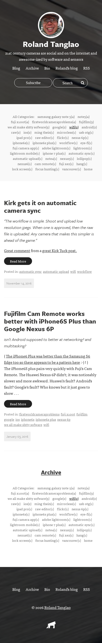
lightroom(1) (82, 148)
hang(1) (81, 163)
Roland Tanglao (57, 607)
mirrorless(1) (66, 132)
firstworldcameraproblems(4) (54, 121)
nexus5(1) (67, 158)
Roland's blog (67, 68)
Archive (32, 68)
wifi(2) (74, 127)
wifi (73, 271)
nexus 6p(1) (80, 137)
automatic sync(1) (81, 153)
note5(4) (83, 116)
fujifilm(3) (86, 121)
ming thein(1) (44, 132)
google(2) (59, 127)
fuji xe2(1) (66, 163)
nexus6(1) (25, 163)
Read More (18, 261)
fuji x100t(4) (20, 121)
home (88, 169)
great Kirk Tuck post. (59, 250)
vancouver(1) (71, 169)
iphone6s (27, 419)
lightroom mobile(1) (25, 153)
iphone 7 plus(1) (54, 153)
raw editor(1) (44, 137)
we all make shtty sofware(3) (28, 127)
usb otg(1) (86, 132)
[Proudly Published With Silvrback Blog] (51, 626)
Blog (16, 68)
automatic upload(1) (27, 158)
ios (17, 419)
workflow (84, 271)
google (9, 419)
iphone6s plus (46, 419)
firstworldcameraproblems (39, 414)
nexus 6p (63, 419)
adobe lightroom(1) (56, 148)
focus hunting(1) (47, 169)
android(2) (89, 127)
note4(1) (51, 158)
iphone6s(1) (21, 142)
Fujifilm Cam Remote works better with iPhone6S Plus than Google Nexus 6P (50, 321)
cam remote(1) (45, 163)
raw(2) (15, 132)
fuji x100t (68, 414)
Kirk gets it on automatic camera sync (40, 206)
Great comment (17, 250)
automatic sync (30, 271)
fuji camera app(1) (26, 148)
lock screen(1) (22, 169)
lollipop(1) (84, 158)
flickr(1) (63, 137)
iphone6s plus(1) (44, 142)
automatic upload (56, 271)
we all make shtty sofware (23, 424)
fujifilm (82, 414)
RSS (86, 68)
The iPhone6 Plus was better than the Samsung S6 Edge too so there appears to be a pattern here (47, 359)
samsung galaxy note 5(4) (55, 116)
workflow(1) (68, 142)
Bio (47, 68)
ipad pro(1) (24, 137)
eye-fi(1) (86, 142)
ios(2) (27, 132)
